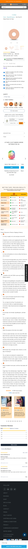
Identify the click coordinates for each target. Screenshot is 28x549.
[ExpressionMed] (14, 4)
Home (4, 17)
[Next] (16, 42)
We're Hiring (7, 531)
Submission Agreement (11, 528)
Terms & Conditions (9, 521)
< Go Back (14, 14)
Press (5, 512)
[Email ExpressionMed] (15, 489)
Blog (5, 505)
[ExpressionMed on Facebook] (4, 489)
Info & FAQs (7, 502)
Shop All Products (11, 17)
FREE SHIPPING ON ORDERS (14, 1)
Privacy (5, 525)
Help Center (7, 515)
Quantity (5, 94)
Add (21, 123)
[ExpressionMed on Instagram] (11, 489)
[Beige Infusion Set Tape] (14, 30)
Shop (5, 499)
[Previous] (11, 42)
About (5, 493)
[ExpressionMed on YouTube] (8, 489)
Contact (6, 509)
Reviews (6, 496)
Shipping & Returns (9, 518)
